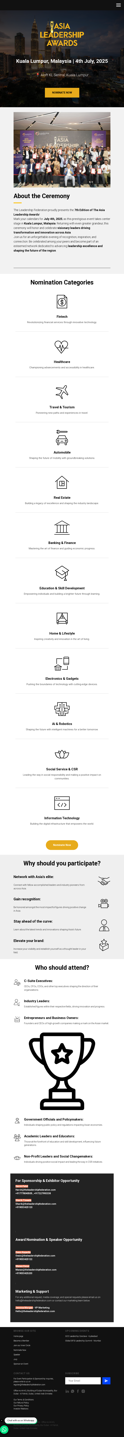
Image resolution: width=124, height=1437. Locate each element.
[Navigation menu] (118, 5)
